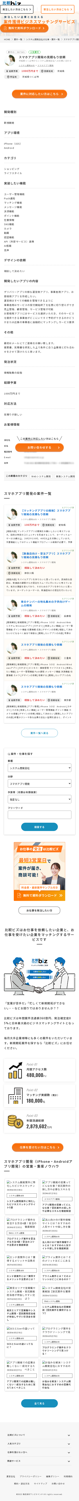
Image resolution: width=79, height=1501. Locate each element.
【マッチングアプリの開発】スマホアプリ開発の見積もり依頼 (46, 512)
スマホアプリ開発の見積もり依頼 (41, 644)
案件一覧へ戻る (39, 733)
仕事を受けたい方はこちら (37, 1147)
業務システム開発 (65, 476)
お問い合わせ (58, 1483)
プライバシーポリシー (31, 1476)
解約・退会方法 (22, 1483)
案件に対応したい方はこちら (39, 94)
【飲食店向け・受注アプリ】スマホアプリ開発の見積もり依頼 (46, 555)
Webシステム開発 (41, 476)
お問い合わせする (39, 447)
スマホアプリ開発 (45, 65)
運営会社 (10, 1476)
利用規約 (68, 1476)
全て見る (39, 1403)
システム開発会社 (27, 65)
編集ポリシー (52, 1476)
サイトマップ (40, 1483)
